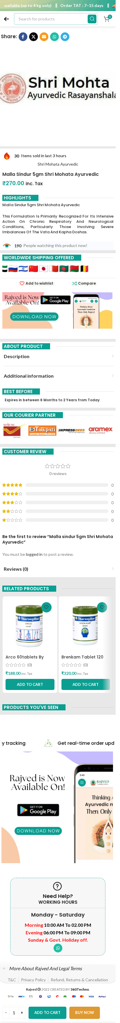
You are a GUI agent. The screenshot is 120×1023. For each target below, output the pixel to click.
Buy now (84, 1012)
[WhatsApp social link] (58, 948)
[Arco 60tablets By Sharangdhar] (30, 625)
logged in (34, 554)
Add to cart (47, 1012)
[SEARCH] (92, 19)
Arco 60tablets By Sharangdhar (25, 660)
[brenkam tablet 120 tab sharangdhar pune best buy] (85, 625)
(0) (29, 665)
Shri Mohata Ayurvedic (58, 164)
